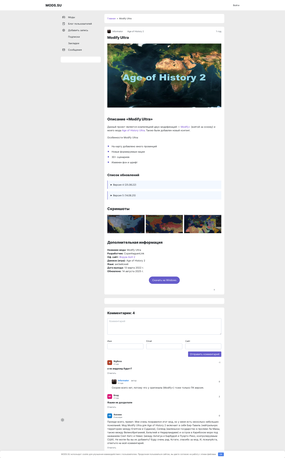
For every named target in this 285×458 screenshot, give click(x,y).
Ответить (111, 373)
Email (149, 341)
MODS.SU (54, 5)
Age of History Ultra (133, 130)
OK (221, 454)
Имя (109, 341)
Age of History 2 (135, 31)
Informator (117, 31)
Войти (236, 5)
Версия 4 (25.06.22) (124, 184)
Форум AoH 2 (127, 257)
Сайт (187, 341)
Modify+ (185, 126)
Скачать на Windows (164, 280)
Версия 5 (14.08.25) (124, 195)
